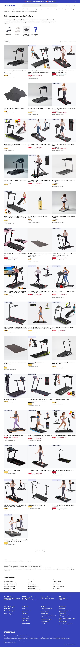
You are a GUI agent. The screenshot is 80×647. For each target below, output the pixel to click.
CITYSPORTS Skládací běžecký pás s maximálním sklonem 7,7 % (64, 109)
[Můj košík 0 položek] (74, 5)
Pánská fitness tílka (8, 589)
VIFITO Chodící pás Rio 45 (10, 399)
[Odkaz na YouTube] (7, 614)
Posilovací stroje (31, 584)
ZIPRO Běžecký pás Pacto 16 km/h (60, 399)
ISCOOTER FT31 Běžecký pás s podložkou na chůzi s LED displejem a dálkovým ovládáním (16, 540)
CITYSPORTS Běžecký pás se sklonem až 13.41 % (39, 470)
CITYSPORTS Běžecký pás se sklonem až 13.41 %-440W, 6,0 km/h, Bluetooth (39, 292)
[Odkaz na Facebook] (5, 614)
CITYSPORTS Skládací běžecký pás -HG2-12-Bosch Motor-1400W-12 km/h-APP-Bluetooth (40, 400)
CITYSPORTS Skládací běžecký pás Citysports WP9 (63, 145)
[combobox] (72, 41)
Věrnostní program (72, 9)
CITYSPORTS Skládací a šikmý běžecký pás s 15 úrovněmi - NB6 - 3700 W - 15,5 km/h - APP (15, 292)
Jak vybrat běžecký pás (35, 35)
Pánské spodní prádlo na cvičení (10, 583)
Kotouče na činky (56, 588)
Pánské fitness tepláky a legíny (10, 584)
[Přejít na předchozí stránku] (36, 550)
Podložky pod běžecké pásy (26, 35)
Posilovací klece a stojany (33, 586)
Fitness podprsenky (57, 581)
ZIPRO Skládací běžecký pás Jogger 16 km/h (62, 327)
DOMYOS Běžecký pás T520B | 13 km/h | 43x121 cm (15, 71)
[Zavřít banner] (75, 1)
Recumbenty (55, 579)
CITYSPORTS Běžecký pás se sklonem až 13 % (63, 505)
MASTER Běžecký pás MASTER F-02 (36, 505)
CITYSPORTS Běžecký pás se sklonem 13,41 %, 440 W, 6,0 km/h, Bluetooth (39, 181)
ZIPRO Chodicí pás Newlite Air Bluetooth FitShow (63, 435)
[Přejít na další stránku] (43, 550)
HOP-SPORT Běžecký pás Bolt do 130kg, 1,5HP (63, 291)
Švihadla (30, 583)
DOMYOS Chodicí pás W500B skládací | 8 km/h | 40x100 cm (63, 217)
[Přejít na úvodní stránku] (9, 5)
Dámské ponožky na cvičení (9, 588)
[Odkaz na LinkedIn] (12, 614)
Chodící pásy (17, 34)
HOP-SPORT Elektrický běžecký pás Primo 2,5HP (15, 435)
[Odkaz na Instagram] (10, 614)
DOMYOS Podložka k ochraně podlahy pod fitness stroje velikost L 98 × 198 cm (40, 254)
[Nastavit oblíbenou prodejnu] (66, 5)
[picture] (16, 57)
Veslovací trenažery (57, 584)
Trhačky (30, 581)
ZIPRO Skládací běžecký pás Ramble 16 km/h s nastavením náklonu (15, 145)
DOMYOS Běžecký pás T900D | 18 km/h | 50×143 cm (15, 181)
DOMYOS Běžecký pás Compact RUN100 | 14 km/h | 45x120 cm (64, 181)
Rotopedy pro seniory (8, 581)
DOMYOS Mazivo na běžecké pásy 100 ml (37, 216)
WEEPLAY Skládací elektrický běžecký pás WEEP (63, 470)
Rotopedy (6, 579)
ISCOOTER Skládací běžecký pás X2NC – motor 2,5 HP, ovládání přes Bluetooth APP (40, 436)
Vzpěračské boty (56, 583)
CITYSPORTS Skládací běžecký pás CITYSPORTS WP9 (15, 254)
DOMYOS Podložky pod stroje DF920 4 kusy (14, 108)
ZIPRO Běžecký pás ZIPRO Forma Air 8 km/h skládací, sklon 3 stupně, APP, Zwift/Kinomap (38, 71)
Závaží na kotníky (32, 588)
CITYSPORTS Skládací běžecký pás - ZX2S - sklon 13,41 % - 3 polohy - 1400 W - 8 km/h (64, 254)
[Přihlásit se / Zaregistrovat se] (72, 5)
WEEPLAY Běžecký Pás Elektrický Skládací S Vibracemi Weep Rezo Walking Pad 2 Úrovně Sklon (40, 328)
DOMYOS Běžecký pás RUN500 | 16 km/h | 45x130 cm (40, 109)
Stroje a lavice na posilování (9, 586)
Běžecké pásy (8, 34)
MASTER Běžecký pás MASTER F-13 (12, 470)
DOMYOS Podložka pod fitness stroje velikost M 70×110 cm (15, 362)
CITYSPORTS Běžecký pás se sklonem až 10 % (39, 144)
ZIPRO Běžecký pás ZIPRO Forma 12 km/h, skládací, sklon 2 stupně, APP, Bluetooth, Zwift (15, 217)
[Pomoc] (69, 5)
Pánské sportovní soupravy (58, 586)
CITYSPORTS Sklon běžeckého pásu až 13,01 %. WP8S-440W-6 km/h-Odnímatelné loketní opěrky (15, 328)
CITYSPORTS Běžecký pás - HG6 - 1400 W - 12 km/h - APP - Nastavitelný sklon (63, 71)
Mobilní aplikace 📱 (62, 9)
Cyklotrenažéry (31, 579)
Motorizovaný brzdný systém (34, 589)
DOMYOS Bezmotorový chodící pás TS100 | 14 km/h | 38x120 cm (63, 362)
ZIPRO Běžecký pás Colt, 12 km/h (36, 362)
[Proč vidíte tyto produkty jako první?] (60, 41)
